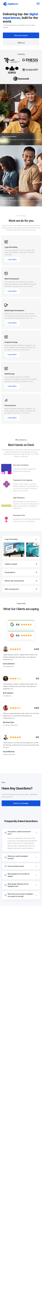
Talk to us (21, 43)
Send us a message (21, 803)
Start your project (21, 35)
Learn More (12, 259)
